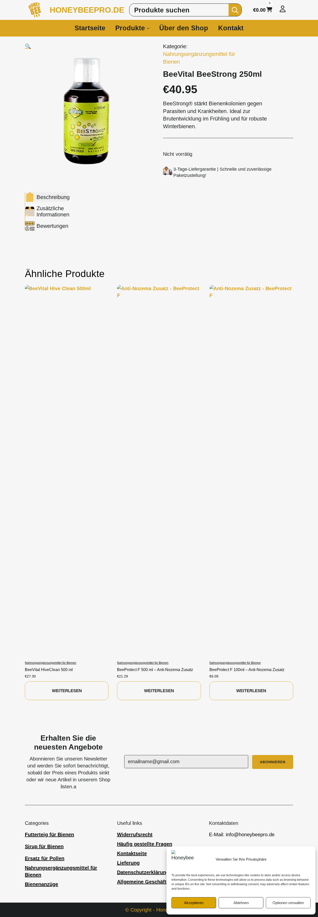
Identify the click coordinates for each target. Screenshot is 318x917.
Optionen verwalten (288, 903)
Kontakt (230, 28)
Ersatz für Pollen (44, 858)
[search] (235, 10)
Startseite (90, 28)
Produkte (130, 28)
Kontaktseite (132, 853)
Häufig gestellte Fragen (144, 844)
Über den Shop (183, 28)
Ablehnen (241, 903)
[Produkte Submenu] (149, 28)
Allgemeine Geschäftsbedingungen (158, 881)
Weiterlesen (67, 690)
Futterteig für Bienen (49, 834)
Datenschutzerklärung (143, 872)
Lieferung (128, 863)
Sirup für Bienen (44, 846)
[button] (28, 46)
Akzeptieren (193, 903)
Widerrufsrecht (135, 834)
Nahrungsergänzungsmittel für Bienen (61, 871)
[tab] (46, 197)
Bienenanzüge (41, 884)
